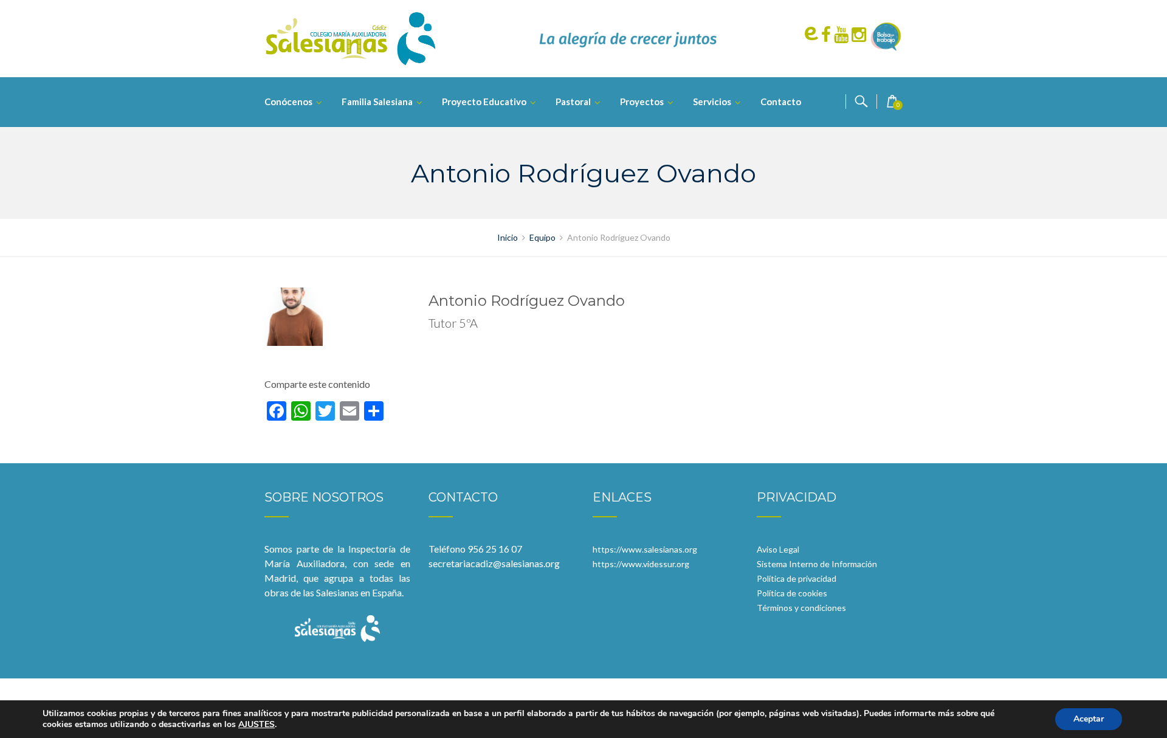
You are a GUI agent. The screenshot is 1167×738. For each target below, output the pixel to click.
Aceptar (1088, 719)
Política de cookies (792, 593)
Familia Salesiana (377, 101)
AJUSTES (256, 724)
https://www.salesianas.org (645, 549)
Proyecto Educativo (484, 101)
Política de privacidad (796, 578)
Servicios (712, 101)
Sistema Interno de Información (817, 564)
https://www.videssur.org (641, 564)
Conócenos (288, 101)
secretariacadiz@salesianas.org (494, 563)
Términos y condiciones (801, 607)
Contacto (780, 101)
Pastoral (573, 101)
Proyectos (642, 101)
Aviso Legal (778, 549)
